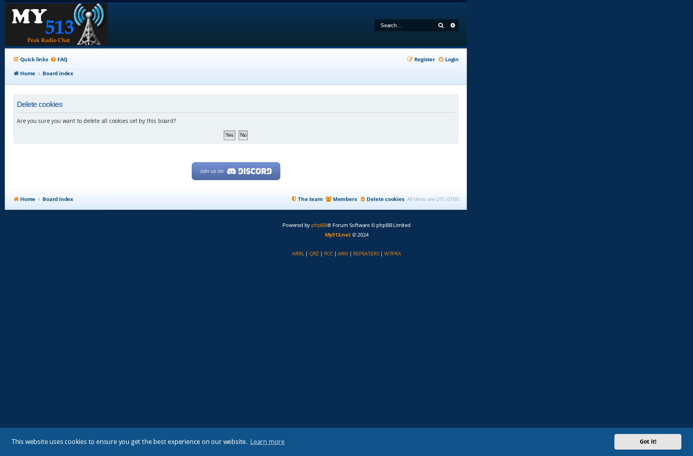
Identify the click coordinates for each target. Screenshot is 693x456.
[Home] (56, 24)
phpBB (319, 225)
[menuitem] (58, 59)
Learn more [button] (267, 441)
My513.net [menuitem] (338, 234)
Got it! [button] (648, 441)
